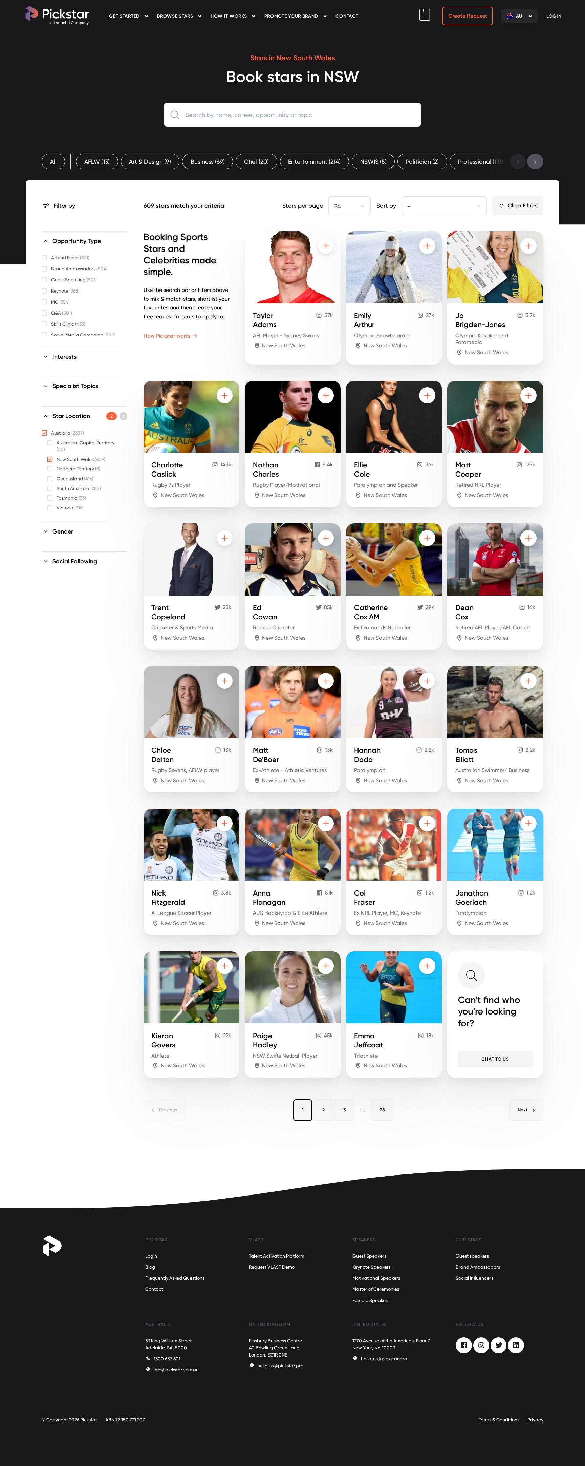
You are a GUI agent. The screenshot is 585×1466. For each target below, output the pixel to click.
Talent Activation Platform (276, 1256)
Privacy (535, 1419)
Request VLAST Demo (272, 1267)
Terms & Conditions (499, 1419)
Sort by (386, 205)
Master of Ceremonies (375, 1289)
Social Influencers (474, 1278)
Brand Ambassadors (478, 1267)
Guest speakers (472, 1256)
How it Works (229, 16)
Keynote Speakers (371, 1267)
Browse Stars (175, 16)
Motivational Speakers (376, 1278)
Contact (346, 16)
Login (151, 1256)
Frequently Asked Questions (174, 1278)
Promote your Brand (291, 16)
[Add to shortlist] (326, 246)
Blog (150, 1267)
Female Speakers (370, 1300)
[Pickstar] (57, 15)
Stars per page (302, 205)
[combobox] (292, 115)
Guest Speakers (369, 1256)
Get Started (124, 16)
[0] (424, 14)
